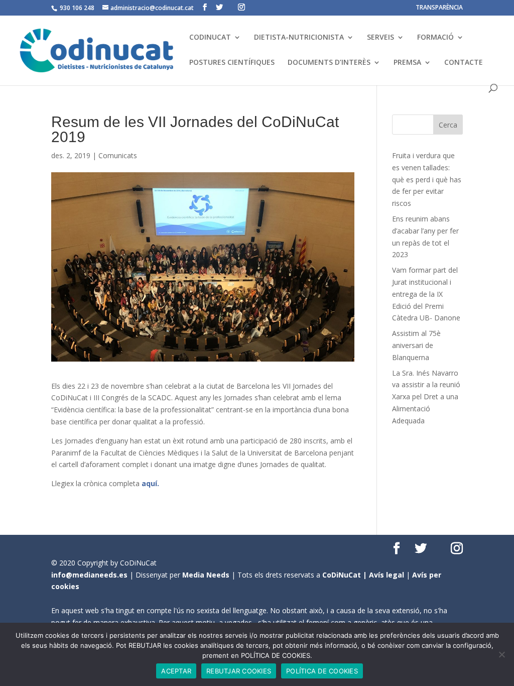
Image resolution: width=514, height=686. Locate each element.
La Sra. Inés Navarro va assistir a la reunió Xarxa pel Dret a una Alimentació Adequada (426, 396)
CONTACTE (463, 63)
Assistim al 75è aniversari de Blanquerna (416, 345)
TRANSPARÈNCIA (439, 8)
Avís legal (386, 575)
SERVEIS (380, 38)
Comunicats (117, 155)
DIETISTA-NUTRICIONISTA (299, 38)
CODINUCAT (210, 38)
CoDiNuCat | (345, 575)
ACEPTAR (176, 671)
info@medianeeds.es (89, 575)
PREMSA (407, 63)
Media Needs (205, 575)
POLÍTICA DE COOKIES (322, 671)
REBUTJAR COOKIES (238, 671)
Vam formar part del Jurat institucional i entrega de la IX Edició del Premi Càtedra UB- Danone (426, 293)
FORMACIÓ (435, 38)
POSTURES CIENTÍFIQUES (232, 63)
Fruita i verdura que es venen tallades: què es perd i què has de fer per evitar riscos (426, 179)
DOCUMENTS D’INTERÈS (329, 63)
